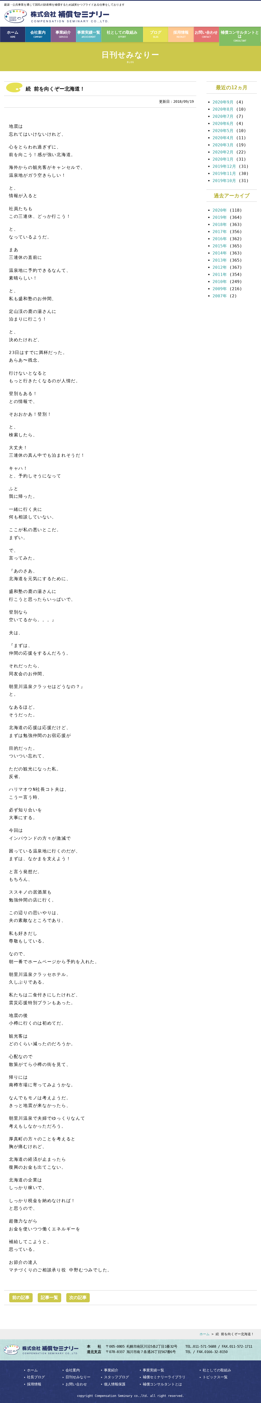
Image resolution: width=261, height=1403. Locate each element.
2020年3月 (223, 145)
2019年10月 (224, 180)
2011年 (220, 274)
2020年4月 (223, 137)
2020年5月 (223, 130)
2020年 (220, 210)
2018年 (220, 224)
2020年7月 (223, 116)
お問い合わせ (206, 34)
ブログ (155, 34)
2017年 (220, 231)
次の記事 (78, 1297)
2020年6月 (223, 123)
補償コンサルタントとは (240, 36)
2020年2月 (223, 152)
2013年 (220, 260)
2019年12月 (224, 166)
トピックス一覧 (215, 1377)
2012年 (220, 267)
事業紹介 (63, 34)
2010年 (220, 281)
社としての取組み (122, 34)
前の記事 (21, 1297)
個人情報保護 (114, 1384)
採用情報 (181, 34)
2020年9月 (223, 102)
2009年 (220, 288)
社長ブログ (36, 1377)
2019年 (220, 217)
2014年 (220, 253)
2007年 (220, 296)
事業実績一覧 (88, 34)
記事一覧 (49, 1297)
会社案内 (38, 34)
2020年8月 (223, 109)
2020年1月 (223, 159)
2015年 (220, 246)
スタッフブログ (116, 1377)
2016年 (220, 238)
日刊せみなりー (78, 1377)
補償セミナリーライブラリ (164, 1377)
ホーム (12, 34)
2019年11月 (224, 173)
